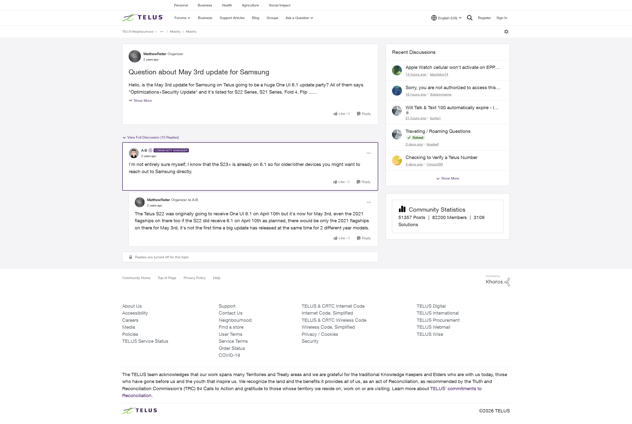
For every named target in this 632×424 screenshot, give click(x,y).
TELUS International (438, 313)
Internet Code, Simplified (327, 313)
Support (227, 306)
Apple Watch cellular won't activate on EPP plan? (450, 67)
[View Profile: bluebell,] (397, 134)
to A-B (193, 200)
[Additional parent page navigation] (162, 31)
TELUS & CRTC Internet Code (333, 306)
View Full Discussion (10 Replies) (153, 137)
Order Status (232, 348)
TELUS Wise (430, 334)
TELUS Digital (431, 306)
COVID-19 (229, 355)
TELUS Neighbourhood (137, 31)
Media (128, 327)
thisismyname (441, 94)
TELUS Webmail (433, 327)
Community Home (136, 278)
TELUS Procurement (438, 320)
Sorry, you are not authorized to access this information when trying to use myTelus (451, 88)
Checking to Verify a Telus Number (441, 157)
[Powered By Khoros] (498, 280)
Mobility (175, 31)
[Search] (470, 18)
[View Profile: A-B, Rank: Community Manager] (134, 153)
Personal (181, 5)
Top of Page (167, 278)
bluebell (433, 144)
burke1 (435, 118)
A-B (144, 150)
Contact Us (231, 313)
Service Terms (233, 341)
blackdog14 (439, 74)
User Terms (230, 334)
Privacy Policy (195, 278)
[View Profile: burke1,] (397, 111)
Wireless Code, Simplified (328, 327)
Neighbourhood (235, 320)
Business (205, 5)
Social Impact (279, 5)
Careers (130, 320)
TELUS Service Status (145, 341)
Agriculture (250, 5)
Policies (130, 334)
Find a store (231, 327)
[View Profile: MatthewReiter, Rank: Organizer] (135, 56)
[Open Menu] (506, 31)
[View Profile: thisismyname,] (397, 91)
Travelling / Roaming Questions (438, 131)
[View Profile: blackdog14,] (397, 70)
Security (310, 341)
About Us (132, 306)
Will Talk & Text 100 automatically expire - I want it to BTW (450, 108)
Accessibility (135, 313)
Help (216, 278)
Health (227, 5)
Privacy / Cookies (320, 334)
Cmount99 (435, 164)
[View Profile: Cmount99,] (397, 160)
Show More (143, 100)
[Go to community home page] (143, 18)
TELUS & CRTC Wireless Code (334, 320)
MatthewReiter (154, 54)
